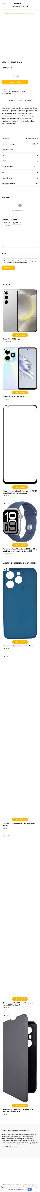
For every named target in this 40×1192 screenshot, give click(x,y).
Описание (10, 100)
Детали (19, 100)
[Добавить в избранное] (13, 76)
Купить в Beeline (15, 82)
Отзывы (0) (29, 100)
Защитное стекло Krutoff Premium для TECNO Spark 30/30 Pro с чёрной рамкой (20, 492)
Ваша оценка (6, 222)
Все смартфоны (28, 13)
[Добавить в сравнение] (17, 76)
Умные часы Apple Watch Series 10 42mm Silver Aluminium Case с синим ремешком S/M (20, 550)
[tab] (10, 100)
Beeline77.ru (20, 3)
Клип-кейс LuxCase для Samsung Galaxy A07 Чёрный (19, 824)
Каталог (10, 13)
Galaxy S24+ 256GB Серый (12, 339)
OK (30, 1189)
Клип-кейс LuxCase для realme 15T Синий (18, 646)
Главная (4, 13)
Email (4, 253)
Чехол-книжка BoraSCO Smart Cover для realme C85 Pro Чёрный (18, 1004)
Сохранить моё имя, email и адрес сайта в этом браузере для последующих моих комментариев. (20, 261)
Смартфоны (18, 13)
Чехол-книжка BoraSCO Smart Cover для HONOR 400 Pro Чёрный (18, 1110)
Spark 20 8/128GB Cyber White (13, 396)
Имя (3, 246)
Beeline (8, 94)
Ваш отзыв (6, 225)
